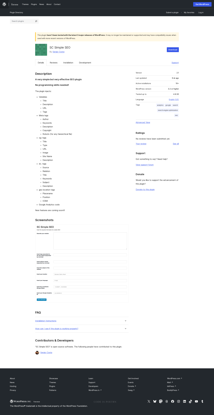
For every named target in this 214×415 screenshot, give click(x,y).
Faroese (37, 402)
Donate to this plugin (145, 189)
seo (176, 115)
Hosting (13, 386)
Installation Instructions (45, 321)
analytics (160, 105)
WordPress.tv (95, 390)
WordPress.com (174, 378)
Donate (132, 386)
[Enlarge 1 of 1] (125, 227)
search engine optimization (168, 110)
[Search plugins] (36, 21)
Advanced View (143, 122)
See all (176, 143)
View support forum (145, 164)
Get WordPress (202, 4)
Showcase (53, 378)
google (168, 105)
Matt (170, 382)
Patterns (52, 390)
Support (175, 62)
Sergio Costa (58, 51)
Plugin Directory (16, 12)
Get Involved (133, 378)
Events (131, 382)
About (12, 378)
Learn (91, 378)
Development (85, 62)
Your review (141, 143)
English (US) (174, 99)
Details (41, 62)
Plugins (52, 386)
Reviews (53, 62)
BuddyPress (173, 390)
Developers (93, 386)
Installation (68, 62)
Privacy (13, 390)
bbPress (171, 386)
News (12, 382)
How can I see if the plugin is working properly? (56, 328)
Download (172, 50)
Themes (52, 382)
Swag (131, 390)
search (175, 105)
